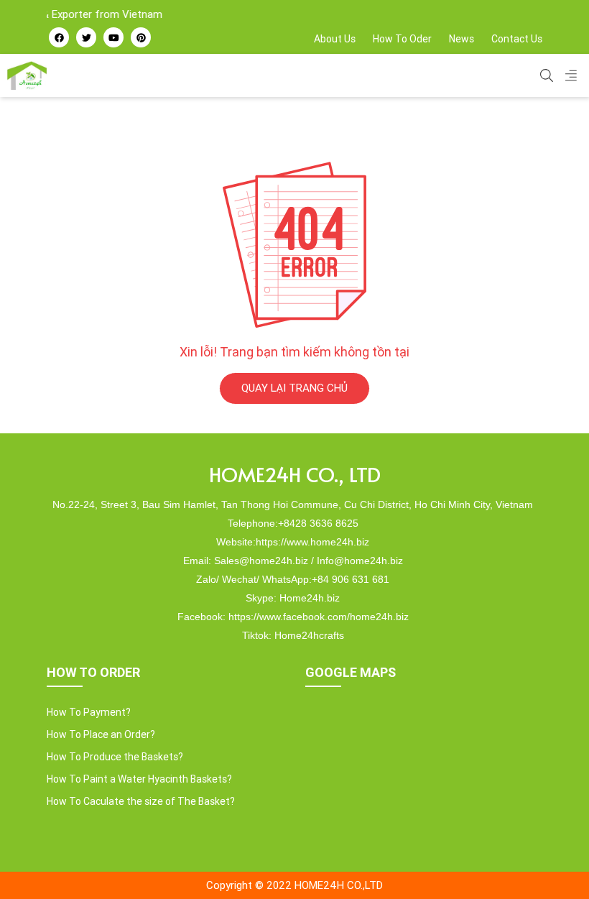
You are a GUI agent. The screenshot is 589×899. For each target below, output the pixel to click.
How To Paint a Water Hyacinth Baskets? (139, 779)
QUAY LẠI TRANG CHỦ (294, 388)
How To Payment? (89, 712)
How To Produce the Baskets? (115, 756)
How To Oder (402, 38)
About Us (335, 38)
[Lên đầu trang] (550, 864)
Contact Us (516, 38)
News (461, 38)
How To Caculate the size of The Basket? (141, 801)
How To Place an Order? (101, 734)
